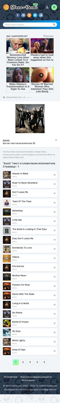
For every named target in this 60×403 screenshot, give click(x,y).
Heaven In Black (20, 173)
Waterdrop (17, 210)
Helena (15, 257)
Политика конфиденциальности (36, 377)
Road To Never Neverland (24, 183)
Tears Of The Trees (21, 201)
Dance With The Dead (23, 294)
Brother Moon (19, 275)
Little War (17, 220)
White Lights (18, 340)
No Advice (17, 312)
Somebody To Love (22, 247)
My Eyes (16, 331)
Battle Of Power (20, 322)
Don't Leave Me (20, 192)
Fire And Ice (18, 266)
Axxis (14, 177)
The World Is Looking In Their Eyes (29, 229)
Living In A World (20, 303)
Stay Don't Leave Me (22, 238)
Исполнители (10, 377)
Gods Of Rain (18, 349)
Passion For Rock (21, 284)
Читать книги (27, 380)
